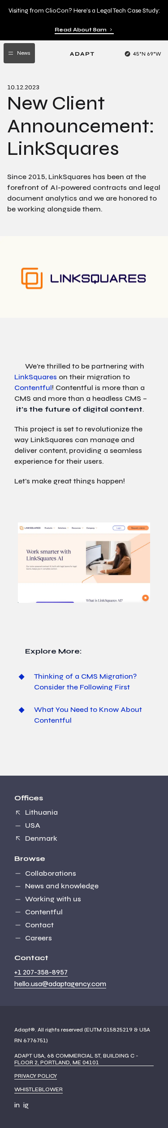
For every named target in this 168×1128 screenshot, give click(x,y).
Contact (39, 925)
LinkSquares (35, 377)
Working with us (53, 899)
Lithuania (41, 812)
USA (32, 825)
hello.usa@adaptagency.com (60, 984)
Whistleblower (38, 1089)
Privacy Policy (35, 1076)
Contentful (33, 387)
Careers (38, 938)
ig (26, 1105)
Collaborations (50, 873)
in (17, 1105)
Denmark (41, 838)
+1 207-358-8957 (41, 972)
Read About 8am (81, 29)
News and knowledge (62, 886)
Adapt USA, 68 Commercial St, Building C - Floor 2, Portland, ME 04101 (76, 1059)
